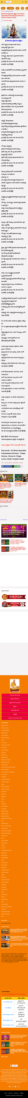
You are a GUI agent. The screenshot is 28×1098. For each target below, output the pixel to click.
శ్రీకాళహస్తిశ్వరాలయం (8, 1020)
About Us (10, 1093)
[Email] (19, 466)
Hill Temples (14, 791)
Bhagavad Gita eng (14, 762)
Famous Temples (14, 769)
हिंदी (22, 8)
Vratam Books (14, 894)
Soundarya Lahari (14, 869)
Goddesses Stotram (14, 779)
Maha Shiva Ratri (14, 816)
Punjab (14, 845)
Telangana (14, 887)
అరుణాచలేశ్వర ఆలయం (8, 1015)
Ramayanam (14, 852)
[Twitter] (12, 466)
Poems (14, 838)
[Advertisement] (14, 571)
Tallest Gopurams (14, 882)
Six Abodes (14, 867)
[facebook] (9, 1086)
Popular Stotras (16, 462)
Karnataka (14, 794)
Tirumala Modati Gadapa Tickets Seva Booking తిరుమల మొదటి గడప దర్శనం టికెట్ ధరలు (19, 945)
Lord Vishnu (14, 808)
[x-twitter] (12, 1086)
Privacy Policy (14, 843)
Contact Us (16, 1093)
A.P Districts (14, 747)
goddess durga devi (14, 913)
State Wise (14, 877)
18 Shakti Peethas (14, 730)
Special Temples (14, 872)
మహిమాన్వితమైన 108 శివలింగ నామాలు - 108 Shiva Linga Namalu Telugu (21, 484)
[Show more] (22, 466)
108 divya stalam (14, 727)
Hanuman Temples (14, 789)
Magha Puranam (14, 813)
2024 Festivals (14, 735)
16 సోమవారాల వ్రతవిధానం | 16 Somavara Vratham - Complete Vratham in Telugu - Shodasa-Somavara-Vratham (17, 541)
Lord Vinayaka (14, 806)
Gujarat (14, 784)
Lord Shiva (14, 803)
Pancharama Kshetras (14, 833)
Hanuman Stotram (14, 786)
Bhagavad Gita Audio (14, 759)
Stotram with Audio (14, 879)
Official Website (14, 823)
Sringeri (14, 874)
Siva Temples (14, 865)
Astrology (14, 752)
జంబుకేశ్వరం (8, 1008)
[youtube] (15, 1086)
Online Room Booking (14, 825)
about (14, 901)
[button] (2, 2)
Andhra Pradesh (14, 750)
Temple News (14, 889)
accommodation (14, 904)
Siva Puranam (14, 862)
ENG (17, 8)
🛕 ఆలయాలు (10, 8)
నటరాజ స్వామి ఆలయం (8, 1025)
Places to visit (14, 835)
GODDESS (14, 776)
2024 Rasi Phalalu (14, 737)
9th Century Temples (14, 745)
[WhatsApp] (15, 466)
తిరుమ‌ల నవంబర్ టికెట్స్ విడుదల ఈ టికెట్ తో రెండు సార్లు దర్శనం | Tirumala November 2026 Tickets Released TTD (18, 930)
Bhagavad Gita (14, 757)
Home (3, 8)
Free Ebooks (14, 774)
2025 (14, 740)
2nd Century (14, 742)
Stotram (21, 462)
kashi (14, 916)
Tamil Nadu (14, 884)
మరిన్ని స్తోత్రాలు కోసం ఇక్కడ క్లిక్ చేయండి (13, 444)
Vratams (14, 896)
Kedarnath (14, 796)
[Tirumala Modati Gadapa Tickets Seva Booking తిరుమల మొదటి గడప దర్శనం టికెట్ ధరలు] (5, 945)
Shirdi (14, 860)
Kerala (14, 798)
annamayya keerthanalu (14, 906)
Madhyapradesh (14, 811)
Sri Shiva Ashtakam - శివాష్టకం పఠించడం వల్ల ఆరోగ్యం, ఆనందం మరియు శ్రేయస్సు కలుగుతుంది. (6, 501)
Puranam (14, 847)
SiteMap (21, 1093)
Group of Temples (14, 781)
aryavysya (14, 909)
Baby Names (14, 754)
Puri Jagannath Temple (14, 850)
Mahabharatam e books (14, 818)
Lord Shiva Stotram (9, 11)
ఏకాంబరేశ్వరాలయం (8, 1002)
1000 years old (14, 725)
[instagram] (18, 1086)
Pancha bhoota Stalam (14, 830)
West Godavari (14, 899)
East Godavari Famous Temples (14, 767)
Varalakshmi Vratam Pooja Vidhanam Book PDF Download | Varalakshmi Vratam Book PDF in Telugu (18, 1036)
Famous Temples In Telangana (14, 772)
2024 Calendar (14, 732)
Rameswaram (14, 855)
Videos (14, 891)
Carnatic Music (14, 764)
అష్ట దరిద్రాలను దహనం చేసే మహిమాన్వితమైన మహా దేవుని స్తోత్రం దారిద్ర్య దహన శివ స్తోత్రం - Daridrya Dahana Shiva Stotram (6, 486)
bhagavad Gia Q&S (14, 911)
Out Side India (14, 828)
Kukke (14, 801)
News (14, 821)
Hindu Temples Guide (18, 1095)
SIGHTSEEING (14, 857)
